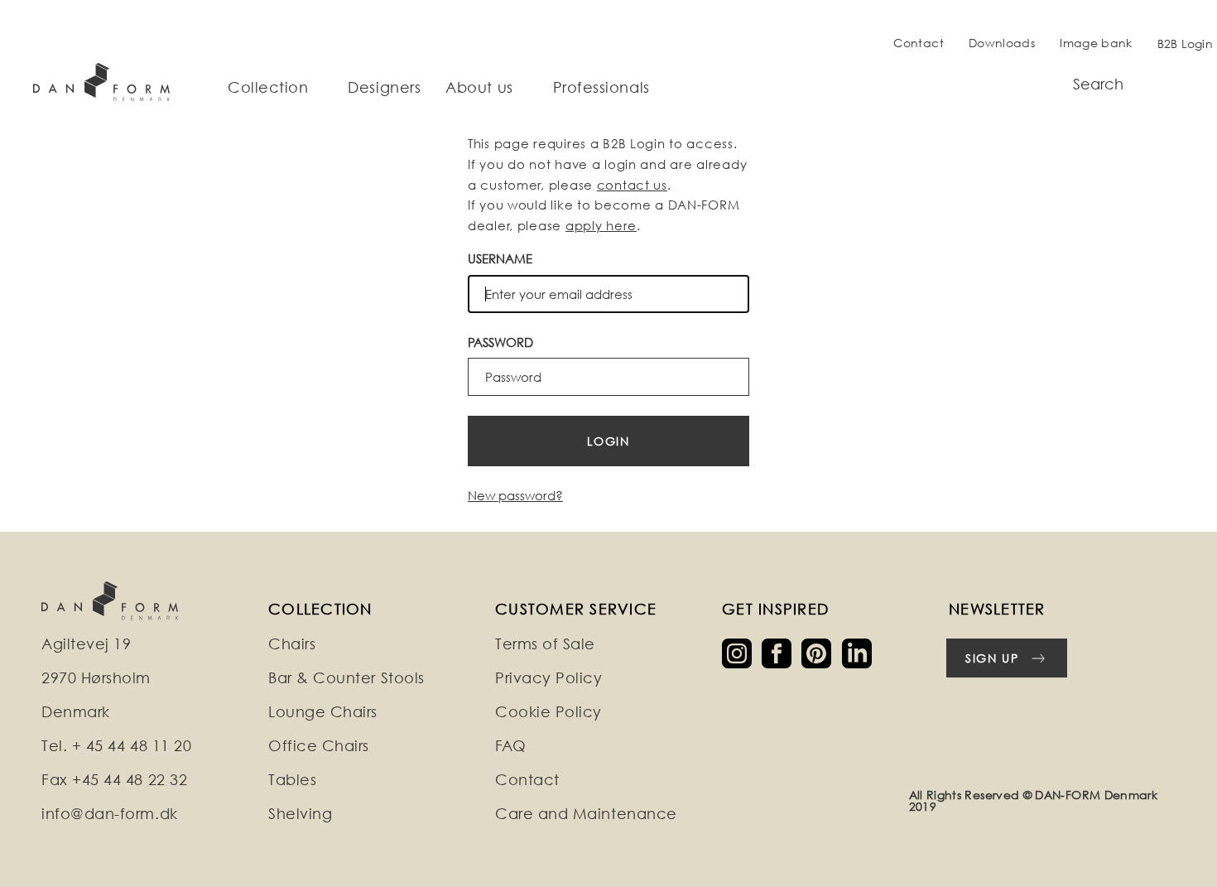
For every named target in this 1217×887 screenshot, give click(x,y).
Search (1098, 84)
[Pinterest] (821, 652)
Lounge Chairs (323, 712)
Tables (292, 779)
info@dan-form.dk (109, 813)
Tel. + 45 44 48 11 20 (116, 745)
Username (500, 258)
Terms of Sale (545, 644)
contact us (632, 184)
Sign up (992, 658)
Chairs (291, 644)
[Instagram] (742, 652)
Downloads (1002, 43)
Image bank (1096, 43)
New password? (515, 495)
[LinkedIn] (860, 652)
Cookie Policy (548, 712)
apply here (601, 225)
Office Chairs (318, 745)
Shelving (300, 813)
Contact (918, 43)
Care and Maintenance (586, 813)
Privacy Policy (549, 678)
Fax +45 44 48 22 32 (114, 779)
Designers (384, 87)
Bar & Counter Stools (346, 678)
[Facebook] (781, 652)
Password (500, 342)
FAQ (511, 745)
